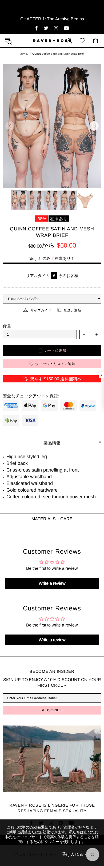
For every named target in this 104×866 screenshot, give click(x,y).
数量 (7, 326)
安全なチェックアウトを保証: (31, 396)
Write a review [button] (52, 583)
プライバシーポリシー (35, 854)
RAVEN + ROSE (52, 41)
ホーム (24, 53)
